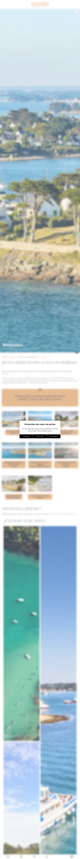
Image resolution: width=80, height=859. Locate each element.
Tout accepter (53, 436)
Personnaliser (40, 436)
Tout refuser (26, 436)
